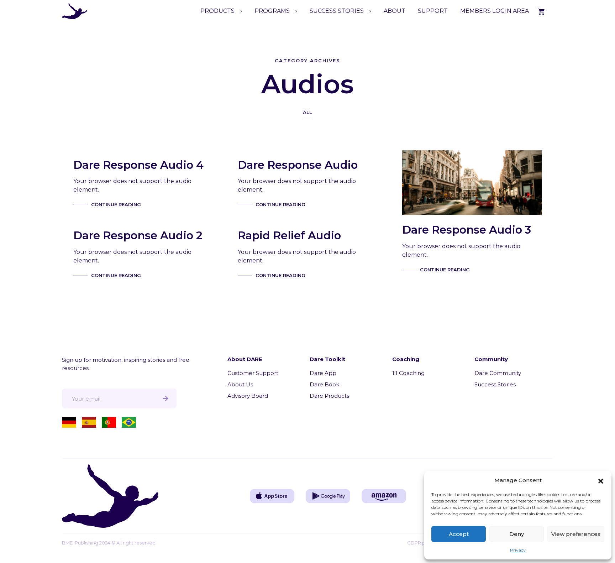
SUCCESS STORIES (337, 10)
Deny (516, 534)
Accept (459, 534)
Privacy (518, 550)
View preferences (575, 534)
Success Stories (495, 384)
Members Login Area (494, 10)
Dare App (323, 373)
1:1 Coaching (408, 373)
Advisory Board (247, 395)
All (307, 112)
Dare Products (329, 395)
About (394, 10)
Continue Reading (116, 204)
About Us (240, 384)
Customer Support (252, 373)
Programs (272, 10)
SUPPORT (433, 10)
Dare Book (324, 384)
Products (217, 10)
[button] (600, 480)
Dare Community (497, 373)
